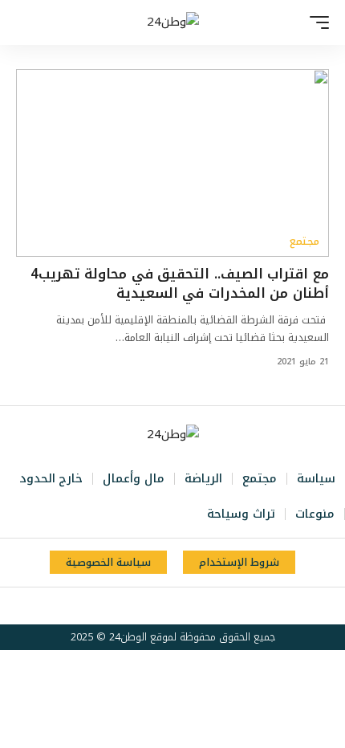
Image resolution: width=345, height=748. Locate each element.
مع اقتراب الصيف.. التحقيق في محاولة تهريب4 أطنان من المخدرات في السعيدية (179, 283)
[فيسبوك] (215, 606)
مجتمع (304, 242)
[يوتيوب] (180, 606)
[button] (315, 22)
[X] (197, 606)
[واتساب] (144, 606)
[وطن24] (173, 22)
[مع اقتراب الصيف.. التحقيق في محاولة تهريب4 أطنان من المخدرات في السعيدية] (172, 163)
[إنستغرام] (162, 606)
